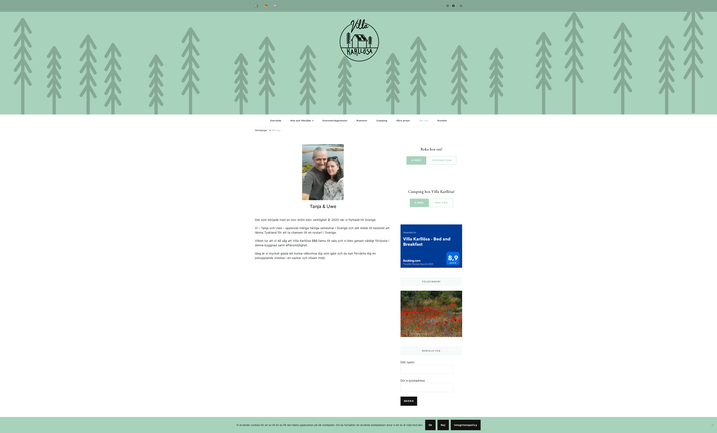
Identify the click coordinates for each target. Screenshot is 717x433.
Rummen (362, 120)
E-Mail (419, 202)
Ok (430, 424)
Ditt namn (407, 362)
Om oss (423, 120)
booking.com (441, 160)
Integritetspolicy (465, 424)
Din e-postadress (413, 380)
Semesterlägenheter (334, 120)
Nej (443, 424)
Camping (381, 120)
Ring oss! (441, 202)
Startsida (275, 120)
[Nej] (712, 425)
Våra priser (403, 120)
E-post (416, 160)
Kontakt (442, 120)
